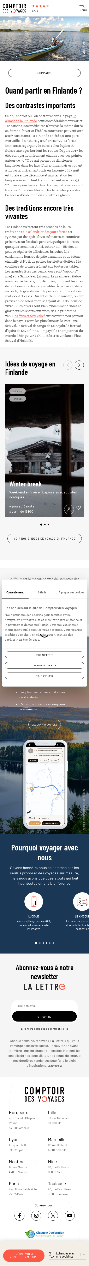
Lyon (14, 1139)
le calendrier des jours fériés (46, 232)
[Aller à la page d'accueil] (15, 8)
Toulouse (57, 1183)
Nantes (16, 1161)
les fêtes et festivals (28, 316)
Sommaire (44, 73)
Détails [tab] (42, 592)
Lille (52, 1112)
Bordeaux (18, 1112)
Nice (52, 1161)
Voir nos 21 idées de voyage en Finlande (44, 538)
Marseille (57, 1139)
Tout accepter (44, 654)
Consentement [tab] (15, 592)
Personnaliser (43, 665)
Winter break (43, 489)
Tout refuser (44, 675)
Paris (14, 1183)
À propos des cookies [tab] (71, 592)
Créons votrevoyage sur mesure (24, 1255)
